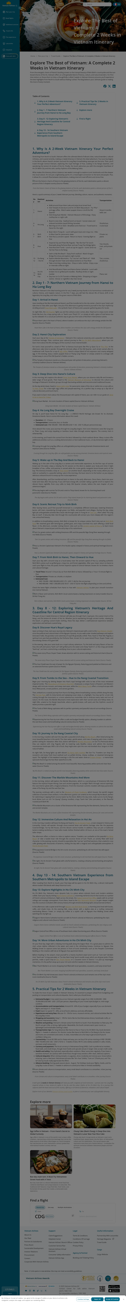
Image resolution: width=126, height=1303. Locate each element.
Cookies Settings (83, 1299)
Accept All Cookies (112, 1299)
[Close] (123, 1299)
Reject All (97, 1299)
